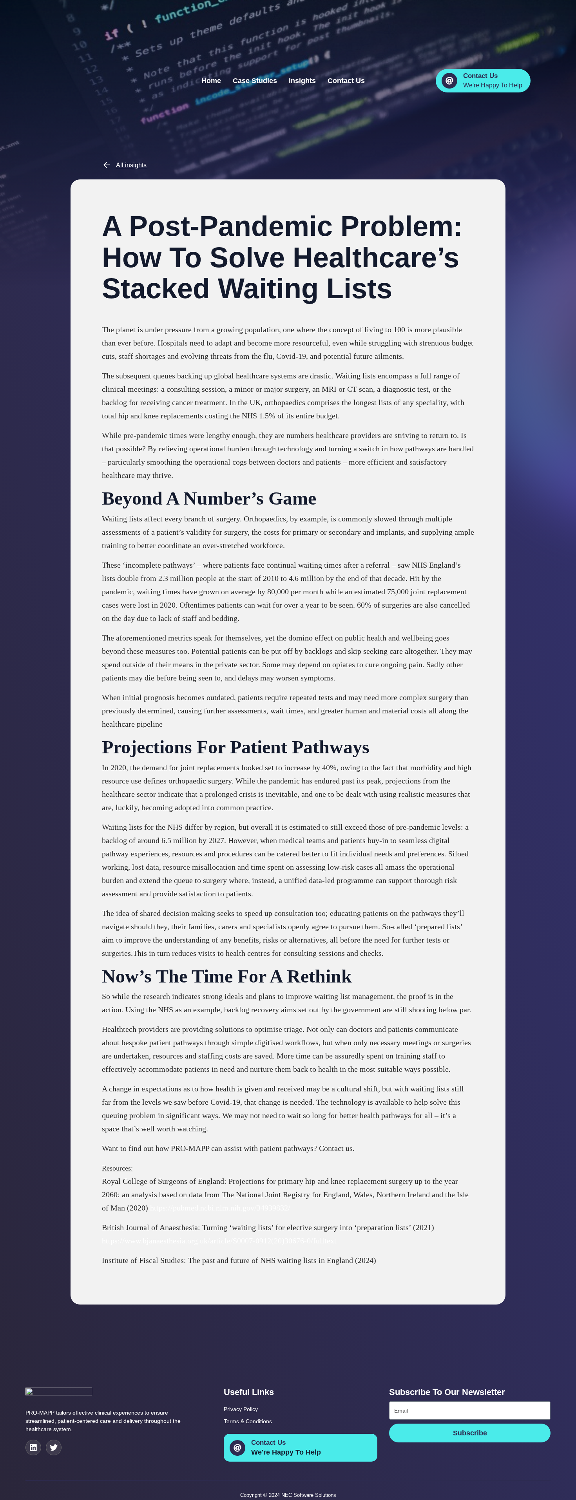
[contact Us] (449, 81)
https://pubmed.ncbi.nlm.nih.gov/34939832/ (220, 1207)
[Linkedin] (33, 1447)
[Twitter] (54, 1447)
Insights (302, 80)
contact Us (480, 76)
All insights (131, 165)
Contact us (346, 80)
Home (211, 80)
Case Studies (255, 80)
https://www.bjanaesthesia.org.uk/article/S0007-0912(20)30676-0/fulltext (219, 1240)
